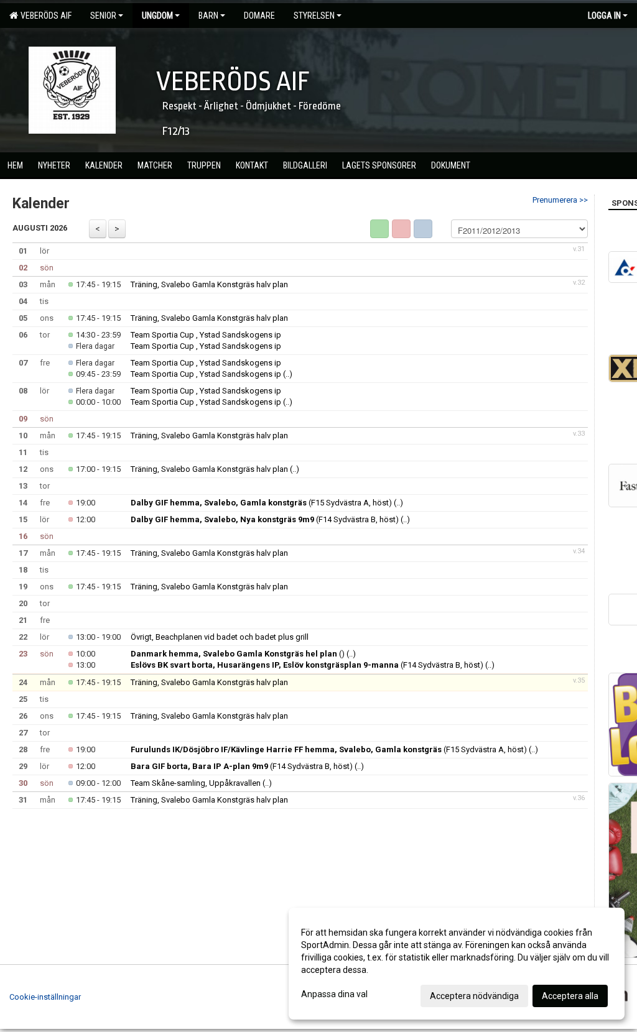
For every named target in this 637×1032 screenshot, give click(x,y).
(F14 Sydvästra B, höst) (265, 519)
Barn (208, 16)
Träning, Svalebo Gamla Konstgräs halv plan (209, 284)
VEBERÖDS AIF (44, 16)
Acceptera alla (570, 996)
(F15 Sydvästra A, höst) (261, 502)
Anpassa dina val (334, 994)
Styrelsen (314, 16)
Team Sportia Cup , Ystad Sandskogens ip (206, 334)
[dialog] (457, 964)
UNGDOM (157, 16)
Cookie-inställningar (45, 997)
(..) (287, 374)
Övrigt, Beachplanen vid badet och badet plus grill (220, 637)
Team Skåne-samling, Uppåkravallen (196, 783)
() (238, 653)
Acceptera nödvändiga (474, 996)
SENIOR (103, 16)
